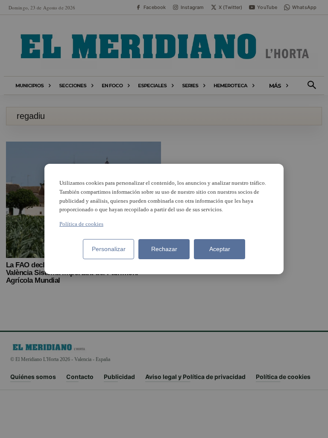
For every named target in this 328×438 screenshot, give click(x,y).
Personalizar (109, 249)
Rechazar (164, 249)
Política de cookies (81, 224)
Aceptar (219, 249)
